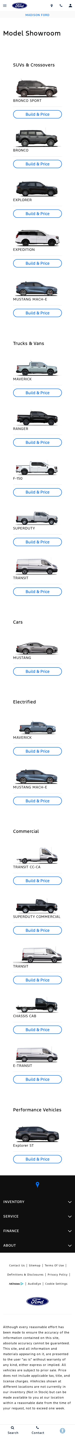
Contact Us (17, 1265)
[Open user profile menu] (70, 5)
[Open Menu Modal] (4, 5)
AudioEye (34, 1284)
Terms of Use (54, 1265)
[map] (37, 1184)
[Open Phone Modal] (61, 5)
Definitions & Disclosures (25, 1274)
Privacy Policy (58, 1274)
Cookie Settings (56, 1284)
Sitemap (35, 1265)
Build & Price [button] (38, 114)
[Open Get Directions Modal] (51, 5)
